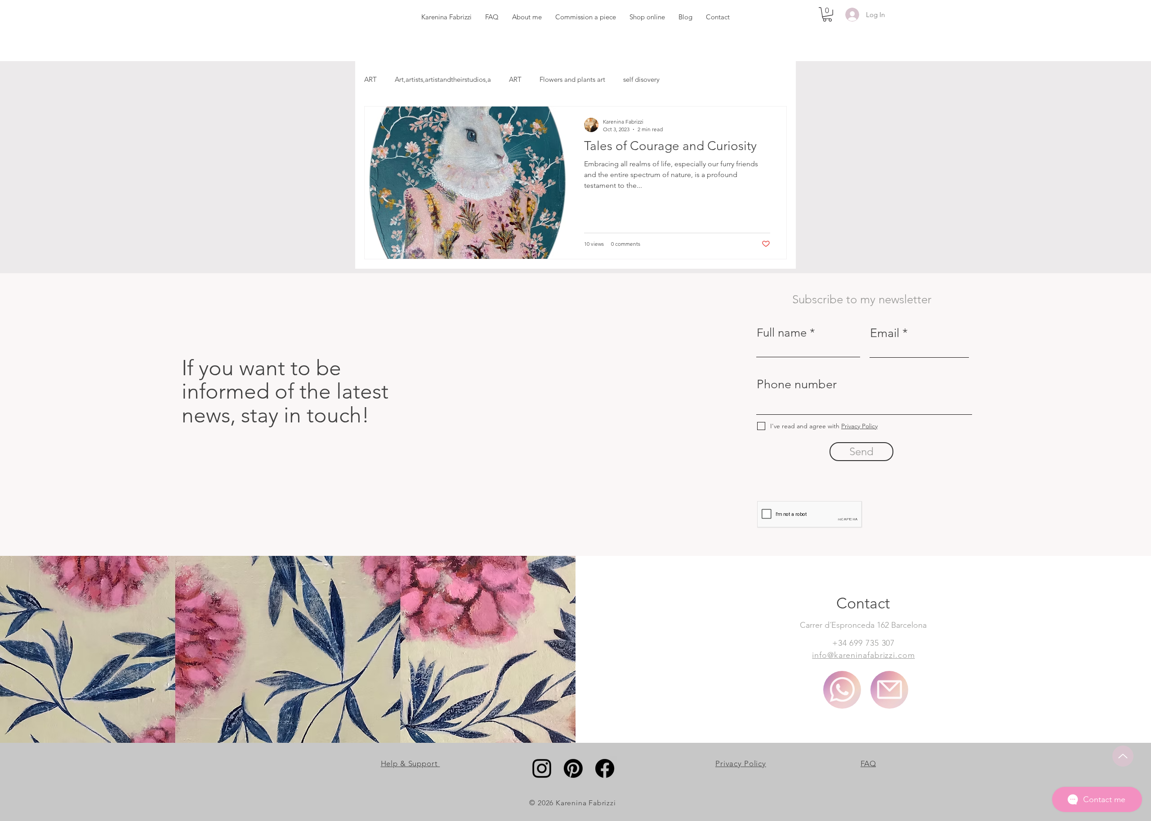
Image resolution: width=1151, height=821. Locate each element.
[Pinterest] (573, 768)
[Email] (889, 690)
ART (370, 79)
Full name (782, 333)
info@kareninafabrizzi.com (863, 655)
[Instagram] (541, 768)
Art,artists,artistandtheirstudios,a (443, 79)
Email (884, 333)
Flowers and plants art (572, 79)
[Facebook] (604, 768)
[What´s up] (842, 690)
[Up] (1122, 756)
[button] (827, 14)
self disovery (641, 79)
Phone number (797, 384)
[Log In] (850, 14)
